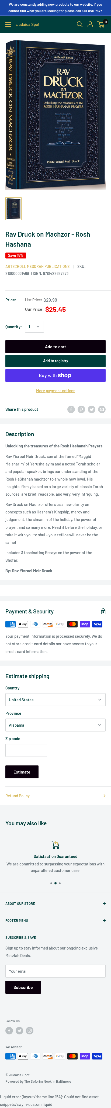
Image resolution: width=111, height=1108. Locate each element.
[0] (101, 24)
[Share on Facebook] (71, 409)
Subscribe (23, 987)
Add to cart (55, 346)
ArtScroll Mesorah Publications (37, 266)
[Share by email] (102, 409)
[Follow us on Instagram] (29, 1030)
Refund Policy (17, 795)
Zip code (12, 738)
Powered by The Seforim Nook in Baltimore (38, 1081)
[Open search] (80, 24)
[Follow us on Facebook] (9, 1030)
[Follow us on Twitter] (19, 1030)
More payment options (55, 390)
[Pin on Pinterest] (81, 409)
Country (12, 687)
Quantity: (13, 326)
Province (13, 713)
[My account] (90, 24)
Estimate (21, 771)
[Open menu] (8, 24)
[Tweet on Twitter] (91, 409)
